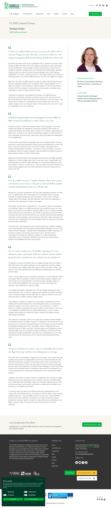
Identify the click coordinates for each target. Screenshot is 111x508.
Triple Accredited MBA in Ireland (23, 440)
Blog (72, 14)
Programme (40, 14)
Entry (48, 14)
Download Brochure (90, 424)
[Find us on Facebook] (83, 462)
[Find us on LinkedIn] (76, 462)
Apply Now (95, 14)
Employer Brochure (85, 478)
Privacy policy (40, 479)
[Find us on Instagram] (86, 462)
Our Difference (27, 14)
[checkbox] (5, 492)
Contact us (90, 447)
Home (53, 445)
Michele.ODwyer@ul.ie (86, 454)
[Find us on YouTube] (80, 462)
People (54, 457)
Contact (64, 14)
